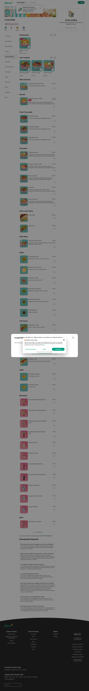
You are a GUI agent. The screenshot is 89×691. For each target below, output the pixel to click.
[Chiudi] (73, 337)
